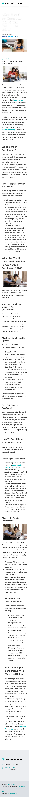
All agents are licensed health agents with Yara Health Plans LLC (14, 789)
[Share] (15, 36)
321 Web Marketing (12, 793)
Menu (26, 3)
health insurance (18, 100)
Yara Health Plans (10, 784)
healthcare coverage (8, 130)
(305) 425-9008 (10, 768)
